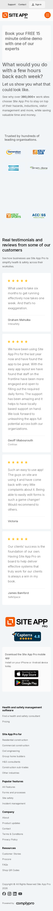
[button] (47, 15)
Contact (22, 4)
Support (12, 4)
